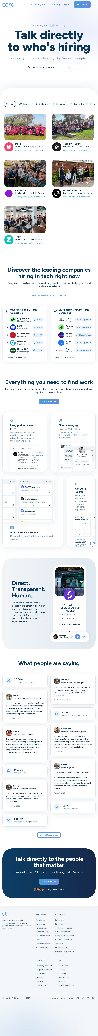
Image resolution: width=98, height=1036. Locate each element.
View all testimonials (49, 835)
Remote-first (79, 104)
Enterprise (60, 104)
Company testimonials (64, 936)
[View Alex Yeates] (56, 636)
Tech (12, 104)
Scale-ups (43, 104)
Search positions (43, 947)
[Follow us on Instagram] (83, 998)
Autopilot (42, 932)
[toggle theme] (95, 4)
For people (40, 920)
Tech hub (59, 943)
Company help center (45, 965)
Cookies (70, 998)
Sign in (67, 4)
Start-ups (27, 104)
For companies (42, 924)
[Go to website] (70, 615)
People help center (44, 969)
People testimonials (63, 940)
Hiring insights (61, 947)
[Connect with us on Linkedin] (88, 998)
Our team (62, 969)
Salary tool (59, 920)
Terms (62, 998)
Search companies (43, 943)
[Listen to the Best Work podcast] (93, 998)
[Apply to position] (77, 636)
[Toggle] (52, 25)
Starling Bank (70, 605)
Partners (61, 981)
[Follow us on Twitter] (78, 998)
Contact (39, 977)
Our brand (62, 973)
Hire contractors (43, 936)
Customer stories (62, 932)
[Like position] (84, 636)
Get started (82, 4)
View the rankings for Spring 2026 (47, 295)
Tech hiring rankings (63, 928)
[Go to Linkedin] (73, 615)
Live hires (59, 924)
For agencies (41, 928)
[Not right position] (71, 636)
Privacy (55, 998)
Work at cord (63, 977)
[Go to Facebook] (77, 615)
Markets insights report (65, 951)
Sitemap (39, 981)
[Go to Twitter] (75, 615)
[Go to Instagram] (80, 615)
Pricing (39, 940)
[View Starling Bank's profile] (70, 594)
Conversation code (66, 985)
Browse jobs (41, 985)
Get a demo (41, 973)
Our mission (63, 965)
